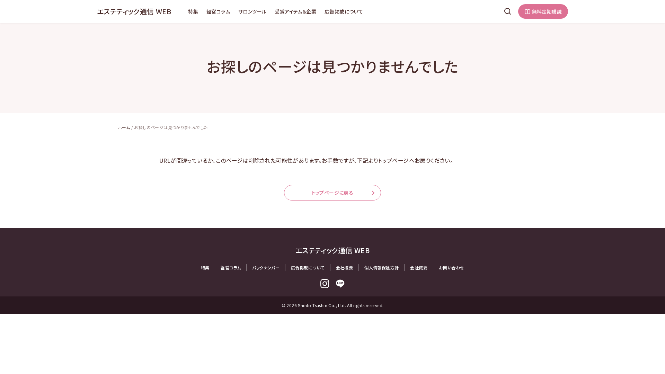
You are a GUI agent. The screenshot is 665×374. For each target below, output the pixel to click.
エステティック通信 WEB (134, 11)
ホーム (124, 127)
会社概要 (344, 267)
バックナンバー (266, 267)
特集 (193, 11)
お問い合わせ (451, 267)
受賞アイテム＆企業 (295, 11)
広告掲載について (344, 11)
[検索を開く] (508, 11)
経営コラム (218, 11)
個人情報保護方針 (381, 267)
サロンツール (252, 11)
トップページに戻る (333, 192)
